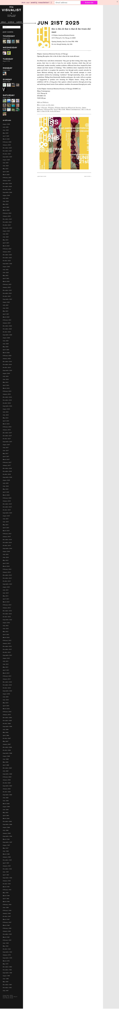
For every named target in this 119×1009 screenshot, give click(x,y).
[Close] (117, 1)
